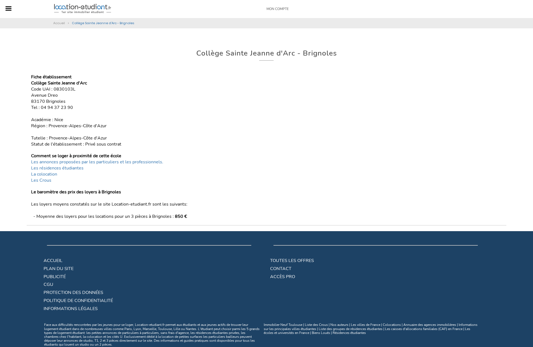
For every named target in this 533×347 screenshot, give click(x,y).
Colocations (392, 325)
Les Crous (41, 180)
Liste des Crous (316, 325)
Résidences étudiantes (349, 333)
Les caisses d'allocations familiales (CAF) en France (423, 329)
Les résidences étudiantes (57, 168)
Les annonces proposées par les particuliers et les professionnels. (97, 162)
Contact (280, 269)
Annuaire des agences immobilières (429, 325)
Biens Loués (321, 333)
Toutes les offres (292, 261)
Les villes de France (365, 325)
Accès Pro (282, 277)
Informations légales (71, 309)
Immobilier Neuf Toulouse (283, 325)
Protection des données (73, 292)
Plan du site (59, 269)
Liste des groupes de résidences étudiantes (351, 329)
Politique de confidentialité (78, 301)
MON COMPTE (277, 9)
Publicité (55, 277)
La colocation (44, 174)
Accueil (53, 261)
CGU (48, 284)
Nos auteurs (339, 325)
